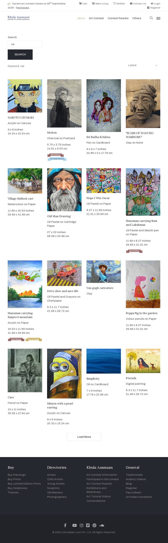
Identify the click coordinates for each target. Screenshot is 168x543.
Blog (129, 483)
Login (157, 3)
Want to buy (102, 3)
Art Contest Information (101, 474)
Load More (84, 436)
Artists (51, 474)
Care (11, 397)
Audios (130, 479)
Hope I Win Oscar (98, 198)
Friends (131, 378)
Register (155, 7)
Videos (141, 479)
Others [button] (136, 18)
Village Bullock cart (20, 198)
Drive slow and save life (62, 291)
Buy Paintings (17, 474)
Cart (84, 3)
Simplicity (92, 378)
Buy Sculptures (17, 488)
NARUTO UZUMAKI (21, 117)
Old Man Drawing (59, 216)
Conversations (95, 500)
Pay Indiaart (133, 492)
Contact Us (139, 3)
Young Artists (55, 483)
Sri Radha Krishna (98, 137)
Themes (13, 492)
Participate (22, 7)
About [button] (81, 18)
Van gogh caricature (100, 288)
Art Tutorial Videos (98, 496)
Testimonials (134, 474)
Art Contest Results (99, 483)
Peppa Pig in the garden (142, 313)
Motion (52, 132)
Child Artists (55, 479)
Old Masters (55, 492)
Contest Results (118, 18)
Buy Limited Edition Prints (24, 483)
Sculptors (53, 488)
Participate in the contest (102, 479)
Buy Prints (14, 479)
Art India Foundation (139, 496)
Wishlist (120, 3)
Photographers (57, 496)
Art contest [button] (96, 18)
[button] (151, 18)
